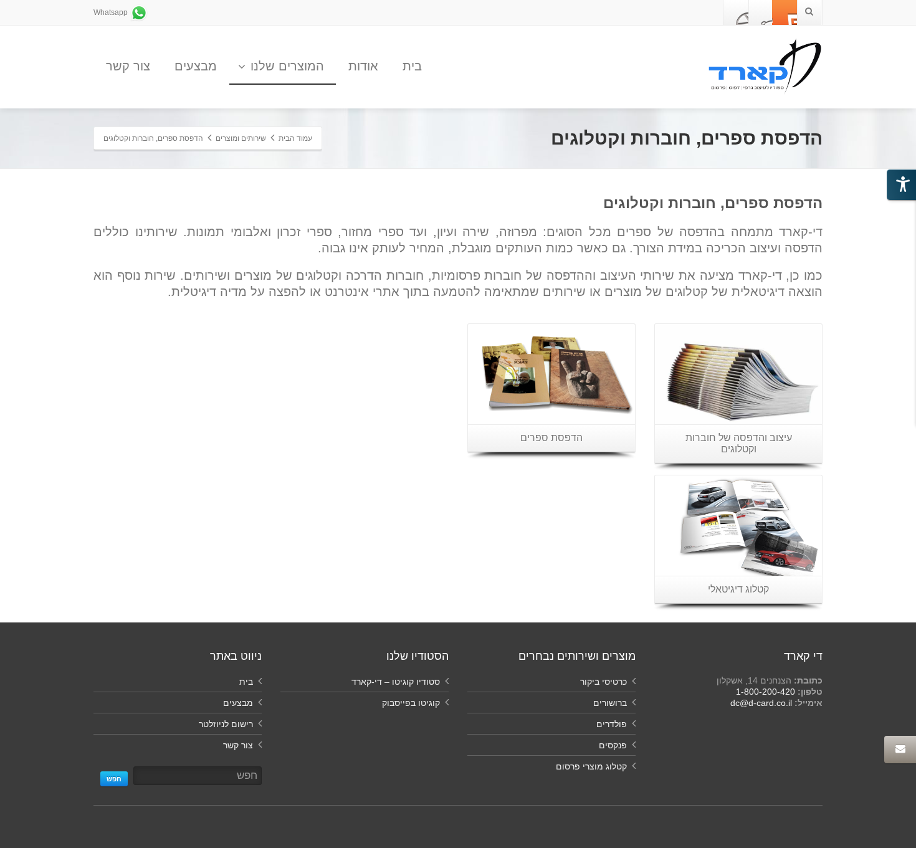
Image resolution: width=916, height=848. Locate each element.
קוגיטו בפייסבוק (411, 703)
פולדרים (611, 724)
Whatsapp (111, 12)
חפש (114, 779)
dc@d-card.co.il (761, 703)
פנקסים (613, 745)
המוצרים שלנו (287, 66)
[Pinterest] (784, 12)
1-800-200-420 (765, 692)
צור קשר (128, 66)
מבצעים (195, 66)
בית (412, 66)
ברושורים (610, 703)
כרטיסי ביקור (603, 682)
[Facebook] (735, 12)
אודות (363, 66)
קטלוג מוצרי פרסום (591, 766)
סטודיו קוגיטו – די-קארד (395, 682)
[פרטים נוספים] (738, 374)
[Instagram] (760, 12)
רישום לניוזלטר (226, 724)
